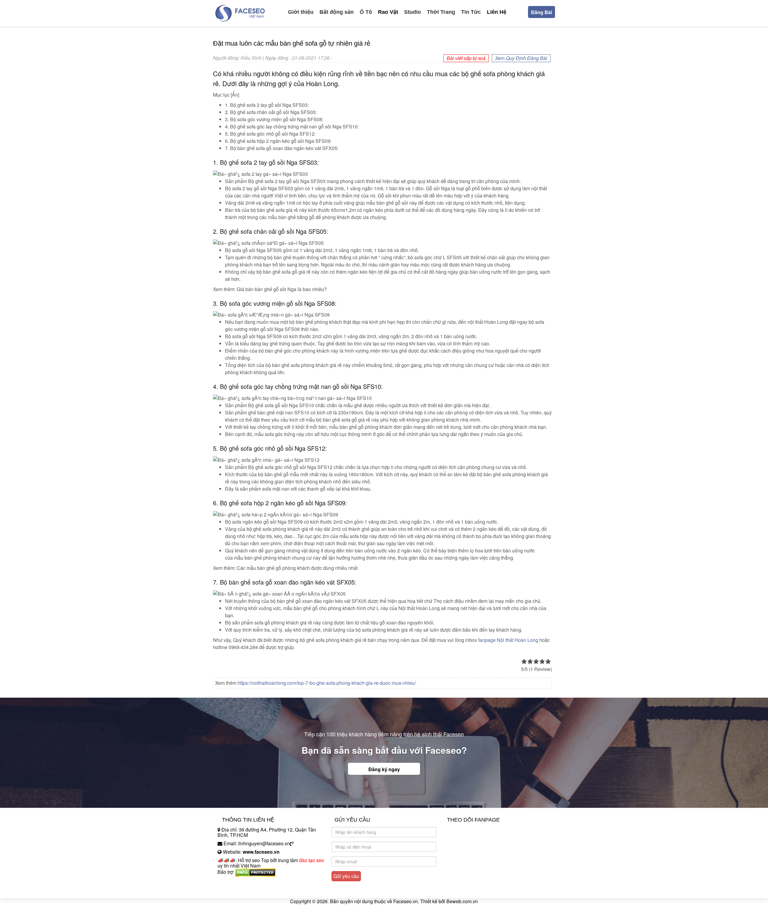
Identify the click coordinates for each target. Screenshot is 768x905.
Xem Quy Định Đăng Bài (521, 58)
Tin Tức (471, 12)
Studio (412, 12)
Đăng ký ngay (384, 769)
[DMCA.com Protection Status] (255, 871)
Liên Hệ (496, 12)
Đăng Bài (541, 12)
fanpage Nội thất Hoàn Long (508, 639)
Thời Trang (441, 12)
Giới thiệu (301, 12)
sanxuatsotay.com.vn (240, 890)
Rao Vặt (388, 12)
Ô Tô (366, 12)
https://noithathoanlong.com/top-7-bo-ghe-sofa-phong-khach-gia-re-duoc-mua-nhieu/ (327, 682)
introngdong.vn (233, 882)
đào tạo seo (311, 860)
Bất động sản (337, 12)
